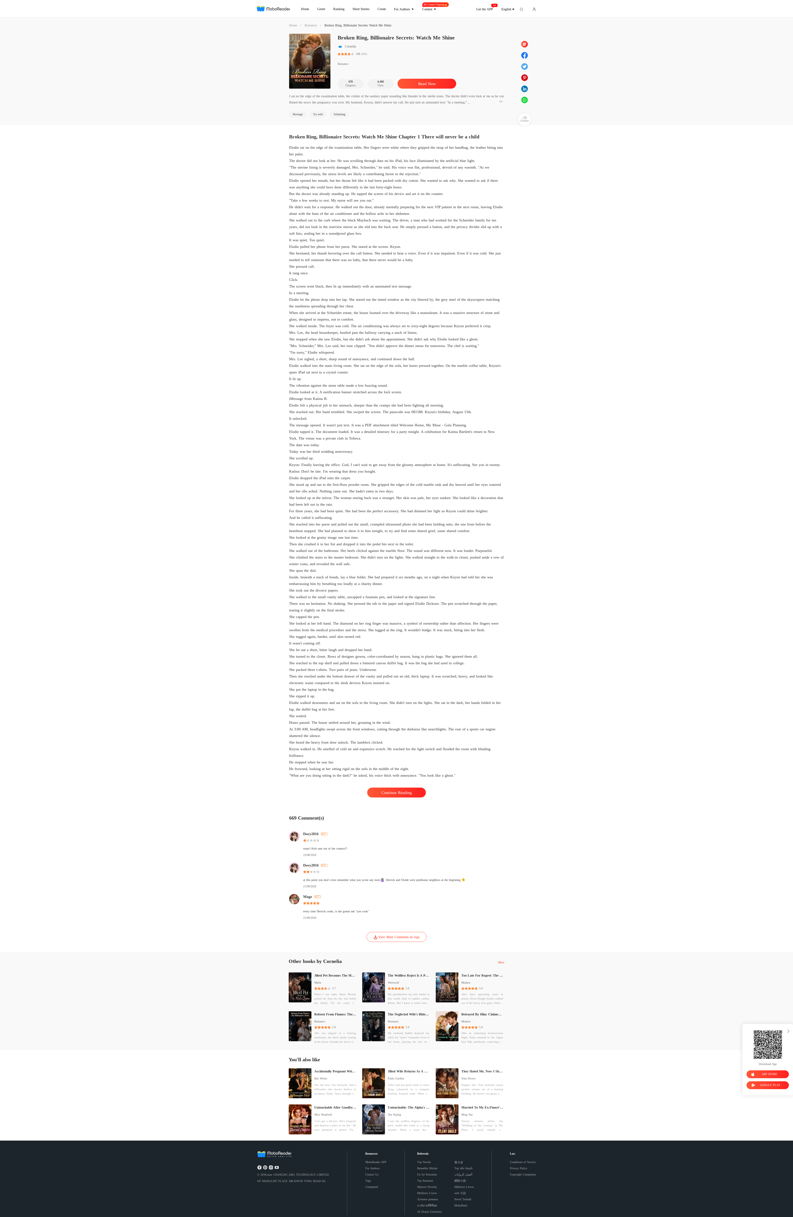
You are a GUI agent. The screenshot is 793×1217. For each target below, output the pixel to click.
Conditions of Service (523, 1162)
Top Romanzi (425, 1180)
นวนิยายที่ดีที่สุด (427, 1205)
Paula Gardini (396, 1078)
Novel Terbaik (462, 1199)
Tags (368, 1180)
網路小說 (460, 1180)
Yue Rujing (394, 1114)
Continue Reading (396, 792)
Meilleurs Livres (427, 1193)
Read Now (427, 83)
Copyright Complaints (523, 1174)
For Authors (372, 1168)
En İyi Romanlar (427, 1174)
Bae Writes (320, 1078)
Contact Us (371, 1174)
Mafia (317, 982)
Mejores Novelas (427, 1186)
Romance (311, 25)
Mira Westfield (323, 1114)
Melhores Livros (464, 1186)
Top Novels (424, 1162)
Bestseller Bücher (427, 1168)
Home (293, 25)
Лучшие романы (427, 1199)
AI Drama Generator (429, 1211)
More (501, 962)
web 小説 (460, 1193)
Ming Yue (467, 1114)
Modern (465, 982)
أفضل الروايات (463, 1174)
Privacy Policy (518, 1168)
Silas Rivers (468, 1078)
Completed (371, 1186)
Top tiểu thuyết (463, 1168)
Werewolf (393, 982)
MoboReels (460, 1205)
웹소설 (458, 1162)
